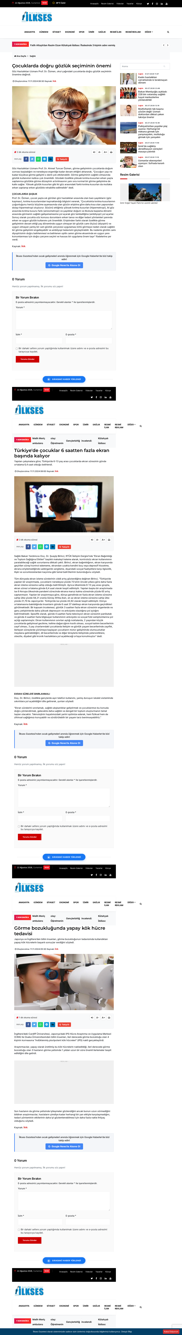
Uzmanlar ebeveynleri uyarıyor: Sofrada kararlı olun (151, 163)
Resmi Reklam (133, 32)
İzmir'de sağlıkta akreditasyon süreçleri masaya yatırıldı (150, 149)
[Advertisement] (118, 17)
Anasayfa (94, 3)
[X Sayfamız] (148, 3)
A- (99, 152)
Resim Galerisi (107, 3)
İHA (54, 81)
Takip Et (63, 159)
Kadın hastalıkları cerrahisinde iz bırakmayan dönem (152, 80)
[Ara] (164, 66)
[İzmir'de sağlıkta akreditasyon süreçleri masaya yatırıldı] (128, 147)
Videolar (120, 3)
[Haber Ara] (167, 32)
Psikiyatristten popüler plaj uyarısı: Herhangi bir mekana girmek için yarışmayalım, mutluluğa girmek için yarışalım (152, 132)
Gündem (43, 32)
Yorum (20, 307)
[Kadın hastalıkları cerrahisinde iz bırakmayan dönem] (128, 78)
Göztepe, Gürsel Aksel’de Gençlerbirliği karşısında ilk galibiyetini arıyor (73, 441)
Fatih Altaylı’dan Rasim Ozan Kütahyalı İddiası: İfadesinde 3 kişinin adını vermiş (104, 440)
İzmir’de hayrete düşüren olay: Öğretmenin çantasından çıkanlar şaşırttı (57, 440)
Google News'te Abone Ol (65, 265)
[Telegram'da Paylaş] (44, 159)
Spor (81, 32)
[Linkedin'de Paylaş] (50, 159)
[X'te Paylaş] (32, 159)
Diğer (148, 32)
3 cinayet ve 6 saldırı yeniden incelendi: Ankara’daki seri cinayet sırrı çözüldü (88, 441)
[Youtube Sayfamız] (167, 3)
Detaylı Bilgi (126, 1331)
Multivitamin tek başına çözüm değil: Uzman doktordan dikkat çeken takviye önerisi (151, 113)
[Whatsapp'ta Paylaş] (38, 159)
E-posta (71, 334)
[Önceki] (164, 45)
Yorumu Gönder (27, 359)
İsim (19, 334)
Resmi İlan (115, 32)
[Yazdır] (111, 152)
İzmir (91, 32)
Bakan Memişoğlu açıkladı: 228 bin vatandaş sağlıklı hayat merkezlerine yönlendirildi (152, 95)
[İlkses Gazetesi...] (37, 16)
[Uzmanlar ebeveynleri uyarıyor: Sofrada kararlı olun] (128, 162)
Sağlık (102, 32)
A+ (105, 152)
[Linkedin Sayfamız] (162, 3)
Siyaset (56, 32)
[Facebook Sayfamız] (152, 3)
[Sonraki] (168, 45)
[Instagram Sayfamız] (157, 3)
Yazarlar (130, 3)
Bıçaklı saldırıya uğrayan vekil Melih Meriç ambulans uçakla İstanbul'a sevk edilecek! (75, 45)
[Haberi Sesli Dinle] (94, 152)
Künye (139, 3)
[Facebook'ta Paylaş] (26, 159)
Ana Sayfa (21, 56)
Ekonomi (70, 32)
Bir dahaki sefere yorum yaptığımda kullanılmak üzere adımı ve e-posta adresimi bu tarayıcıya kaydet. (63, 350)
